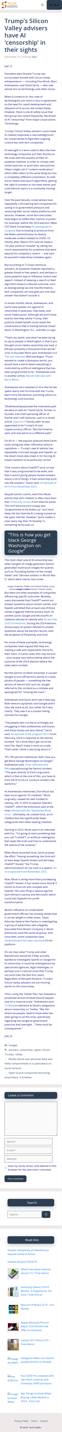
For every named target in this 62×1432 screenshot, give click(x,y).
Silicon (46, 1050)
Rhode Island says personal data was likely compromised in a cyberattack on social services (29, 1063)
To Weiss (10, 1005)
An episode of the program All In (30, 734)
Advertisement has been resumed (24, 940)
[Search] (46, 1214)
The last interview (15, 356)
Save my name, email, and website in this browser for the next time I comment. (32, 1167)
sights (37, 1050)
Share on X (19, 421)
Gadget (13, 1045)
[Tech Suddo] (10, 5)
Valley (19, 1054)
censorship (26, 1050)
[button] (42, 5)
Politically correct (21, 502)
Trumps (9, 1054)
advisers (14, 1050)
